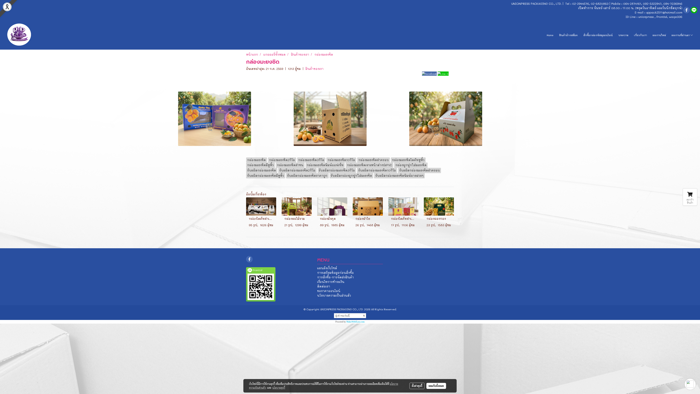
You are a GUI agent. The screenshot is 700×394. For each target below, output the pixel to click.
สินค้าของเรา (314, 69)
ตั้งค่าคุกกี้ (417, 385)
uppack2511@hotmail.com (664, 12)
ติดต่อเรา (323, 286)
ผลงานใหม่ (659, 35)
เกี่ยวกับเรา (640, 35)
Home (550, 35)
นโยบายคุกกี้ (278, 387)
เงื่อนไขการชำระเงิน (330, 282)
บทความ (623, 35)
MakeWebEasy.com (355, 321)
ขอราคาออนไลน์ (328, 291)
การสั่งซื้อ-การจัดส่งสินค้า (335, 277)
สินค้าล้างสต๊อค (568, 35)
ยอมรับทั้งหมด (436, 385)
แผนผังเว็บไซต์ (327, 268)
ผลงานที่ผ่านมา (681, 35)
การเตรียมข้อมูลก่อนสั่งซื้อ (335, 273)
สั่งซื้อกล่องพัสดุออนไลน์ (598, 35)
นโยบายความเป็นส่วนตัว (334, 295)
